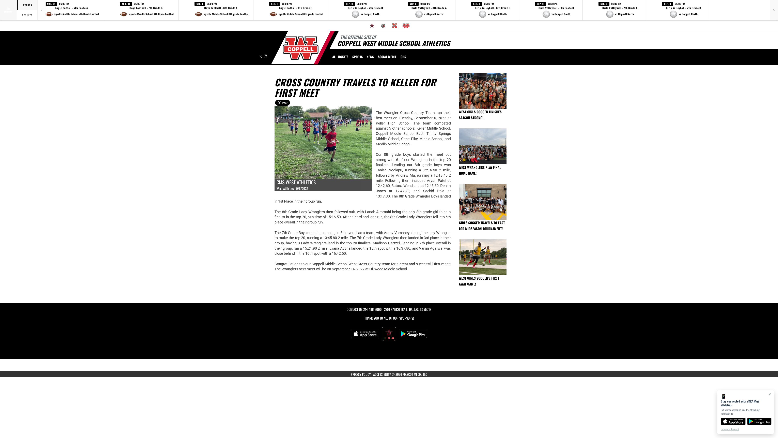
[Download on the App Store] (733, 421)
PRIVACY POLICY (361, 374)
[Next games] (774, 10)
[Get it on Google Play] (759, 421)
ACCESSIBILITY (382, 374)
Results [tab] (27, 15)
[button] (72, 10)
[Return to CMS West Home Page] (300, 48)
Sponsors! (406, 318)
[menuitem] (372, 26)
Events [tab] (27, 5)
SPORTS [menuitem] (357, 56)
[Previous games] (41, 10)
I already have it (730, 429)
